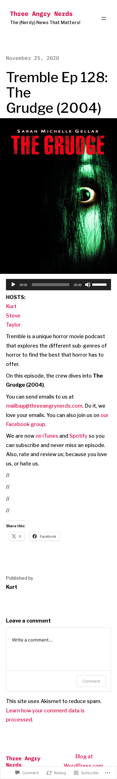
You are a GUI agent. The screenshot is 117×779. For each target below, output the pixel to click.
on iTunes (46, 436)
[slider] (100, 284)
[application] (58, 284)
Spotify (78, 436)
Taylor (13, 325)
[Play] (13, 284)
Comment (91, 681)
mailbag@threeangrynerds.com (44, 406)
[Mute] (88, 284)
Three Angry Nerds (41, 13)
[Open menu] (103, 18)
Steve (13, 316)
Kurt (11, 306)
